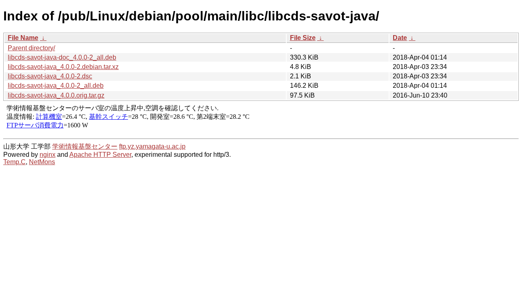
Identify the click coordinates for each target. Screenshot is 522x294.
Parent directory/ (31, 48)
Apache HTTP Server (100, 154)
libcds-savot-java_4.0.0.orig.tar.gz (56, 95)
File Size (303, 37)
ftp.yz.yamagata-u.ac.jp (152, 146)
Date (400, 37)
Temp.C (14, 161)
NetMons (42, 161)
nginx (47, 154)
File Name (23, 37)
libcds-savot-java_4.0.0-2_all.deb (56, 85)
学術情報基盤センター (84, 146)
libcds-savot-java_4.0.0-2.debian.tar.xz (63, 66)
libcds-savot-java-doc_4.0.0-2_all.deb (62, 57)
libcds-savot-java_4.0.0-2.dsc (50, 76)
